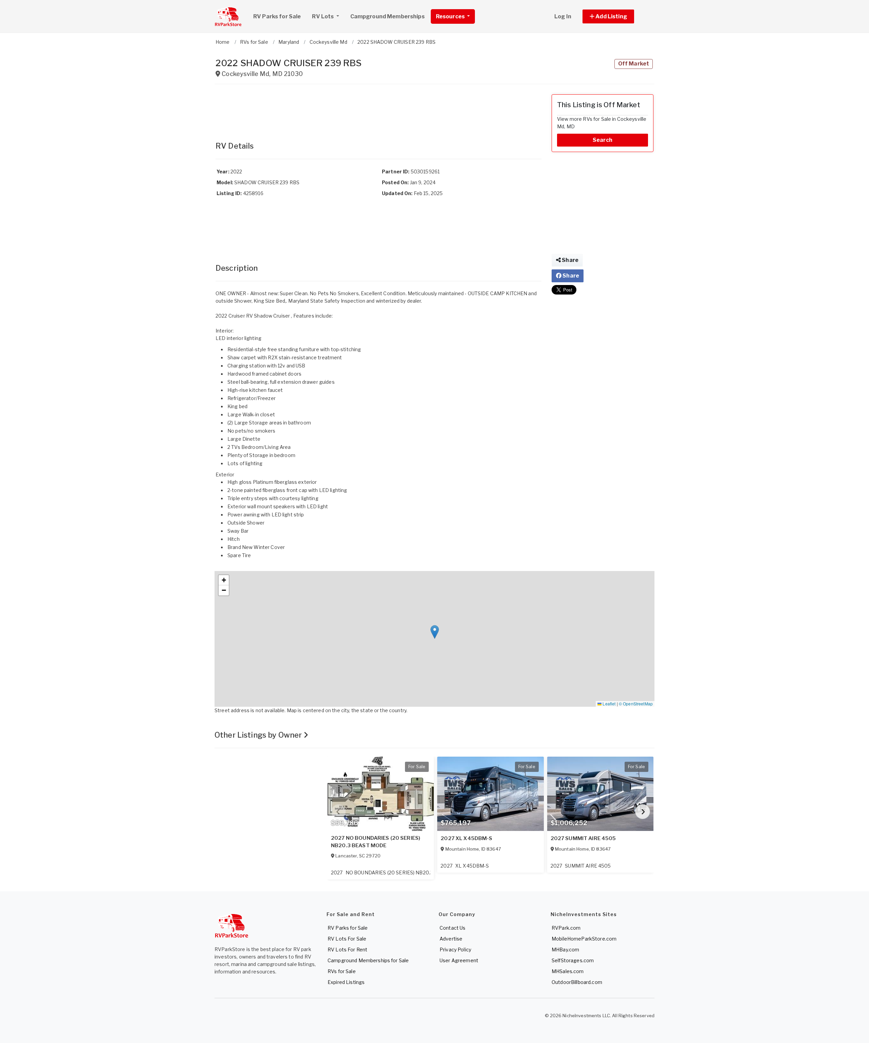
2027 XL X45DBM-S (466, 838)
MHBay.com (565, 949)
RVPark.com (566, 928)
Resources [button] (451, 16)
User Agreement (459, 960)
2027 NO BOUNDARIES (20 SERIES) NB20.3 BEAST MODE (375, 842)
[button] (615, 16)
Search (602, 140)
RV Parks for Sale (277, 16)
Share (569, 260)
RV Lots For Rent (347, 949)
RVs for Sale (342, 971)
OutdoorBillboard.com (577, 982)
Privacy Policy (455, 949)
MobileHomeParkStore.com (584, 939)
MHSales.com (568, 971)
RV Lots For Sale (347, 939)
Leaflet (608, 703)
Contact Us (452, 928)
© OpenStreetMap (636, 703)
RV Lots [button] (323, 16)
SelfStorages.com (573, 960)
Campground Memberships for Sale (368, 960)
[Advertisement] (378, 109)
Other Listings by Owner (259, 735)
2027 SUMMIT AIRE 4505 (583, 838)
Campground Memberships (387, 16)
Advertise (451, 939)
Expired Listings (346, 982)
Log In (562, 16)
